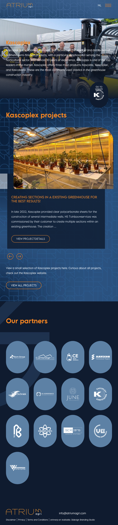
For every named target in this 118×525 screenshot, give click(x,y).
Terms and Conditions (37, 520)
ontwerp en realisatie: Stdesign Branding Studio (72, 520)
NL (99, 5)
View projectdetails (31, 238)
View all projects (24, 285)
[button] (10, 256)
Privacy (21, 520)
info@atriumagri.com (72, 513)
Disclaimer (11, 520)
